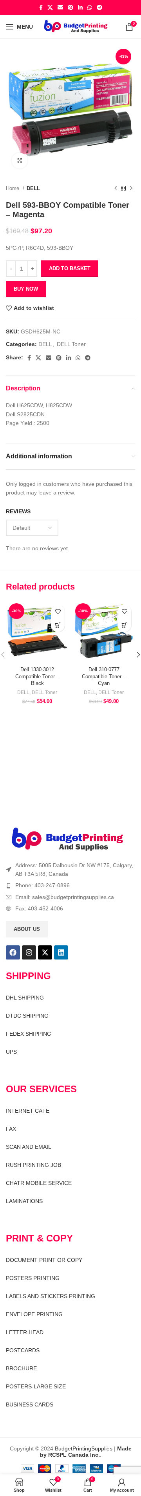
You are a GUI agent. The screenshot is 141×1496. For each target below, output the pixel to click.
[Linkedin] (61, 952)
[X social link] (50, 7)
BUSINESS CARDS (29, 1404)
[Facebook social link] (41, 7)
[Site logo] (76, 26)
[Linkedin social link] (80, 7)
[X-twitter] (45, 952)
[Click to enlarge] (19, 160)
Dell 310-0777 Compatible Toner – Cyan (104, 676)
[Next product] (131, 188)
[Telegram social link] (99, 7)
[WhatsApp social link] (89, 7)
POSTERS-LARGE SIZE (36, 1386)
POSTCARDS (23, 1350)
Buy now (26, 289)
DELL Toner (71, 344)
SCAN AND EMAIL (28, 1147)
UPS (11, 1052)
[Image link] (67, 839)
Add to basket (69, 268)
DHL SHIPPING (25, 997)
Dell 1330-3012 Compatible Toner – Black (37, 676)
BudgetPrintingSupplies (83, 1448)
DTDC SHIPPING (27, 1016)
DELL (33, 188)
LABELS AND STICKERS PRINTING (50, 1296)
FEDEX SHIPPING (28, 1034)
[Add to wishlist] (58, 611)
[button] (58, 625)
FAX (11, 1129)
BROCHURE (21, 1368)
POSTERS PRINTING (33, 1278)
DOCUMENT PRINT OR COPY (44, 1260)
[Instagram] (29, 952)
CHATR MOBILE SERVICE (39, 1183)
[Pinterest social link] (70, 7)
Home (13, 188)
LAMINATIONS (24, 1201)
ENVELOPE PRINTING (34, 1314)
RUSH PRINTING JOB (33, 1165)
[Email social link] (60, 7)
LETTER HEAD (24, 1332)
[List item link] (70, 885)
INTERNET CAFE (27, 1111)
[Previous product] (115, 188)
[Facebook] (13, 952)
